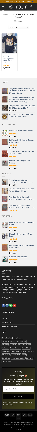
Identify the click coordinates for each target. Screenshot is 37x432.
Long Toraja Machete (24, 344)
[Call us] (11, 305)
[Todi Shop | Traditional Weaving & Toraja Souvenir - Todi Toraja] (18, 7)
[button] (3, 5)
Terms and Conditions (9, 326)
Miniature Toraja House (27, 351)
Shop (12, 14)
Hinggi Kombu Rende (8, 341)
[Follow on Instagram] (7, 305)
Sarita (24, 354)
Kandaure (13, 344)
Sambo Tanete (16, 354)
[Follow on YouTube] (14, 305)
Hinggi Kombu (18, 338)
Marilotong (5, 348)
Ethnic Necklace (7, 338)
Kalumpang (5, 344)
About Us (5, 318)
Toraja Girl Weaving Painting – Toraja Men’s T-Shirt (9, 59)
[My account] (31, 5)
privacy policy (27, 402)
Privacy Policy (7, 322)
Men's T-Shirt (26, 348)
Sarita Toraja (6, 358)
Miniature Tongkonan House (10, 351)
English (29, 1)
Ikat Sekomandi (21, 341)
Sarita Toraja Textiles (18, 358)
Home (5, 14)
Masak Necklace (15, 348)
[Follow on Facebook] (3, 305)
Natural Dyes (6, 354)
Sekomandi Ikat (7, 361)
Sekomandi (29, 358)
